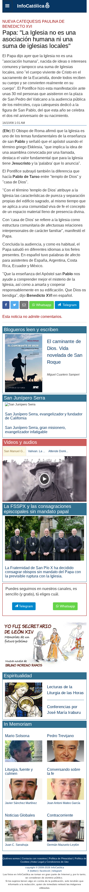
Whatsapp (43, 305)
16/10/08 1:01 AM (13, 123)
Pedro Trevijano (60, 736)
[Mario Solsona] (23, 751)
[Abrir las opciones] (7, 6)
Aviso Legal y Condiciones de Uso (50, 861)
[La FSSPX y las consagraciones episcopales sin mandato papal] (44, 538)
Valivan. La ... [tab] (36, 451)
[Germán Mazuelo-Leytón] (65, 830)
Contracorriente (60, 815)
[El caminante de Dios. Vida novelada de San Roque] (23, 363)
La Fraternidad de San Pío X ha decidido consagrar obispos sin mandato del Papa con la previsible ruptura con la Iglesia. (43, 572)
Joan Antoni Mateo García (63, 803)
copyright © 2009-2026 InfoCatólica (44, 867)
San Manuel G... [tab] (14, 451)
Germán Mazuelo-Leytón (63, 844)
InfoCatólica (30, 6)
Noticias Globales (20, 815)
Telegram (69, 305)
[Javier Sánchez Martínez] (23, 788)
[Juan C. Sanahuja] (23, 830)
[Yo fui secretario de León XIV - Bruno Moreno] (44, 646)
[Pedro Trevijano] (65, 751)
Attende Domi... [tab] (58, 451)
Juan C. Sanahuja (16, 844)
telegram (57, 870)
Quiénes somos (11, 858)
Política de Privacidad (61, 858)
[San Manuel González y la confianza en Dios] (44, 479)
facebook (45, 870)
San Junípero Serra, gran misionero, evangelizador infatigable (35, 430)
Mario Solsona (17, 736)
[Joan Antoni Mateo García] (65, 789)
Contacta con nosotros (34, 858)
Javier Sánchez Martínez (21, 803)
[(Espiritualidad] (23, 698)
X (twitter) (33, 870)
